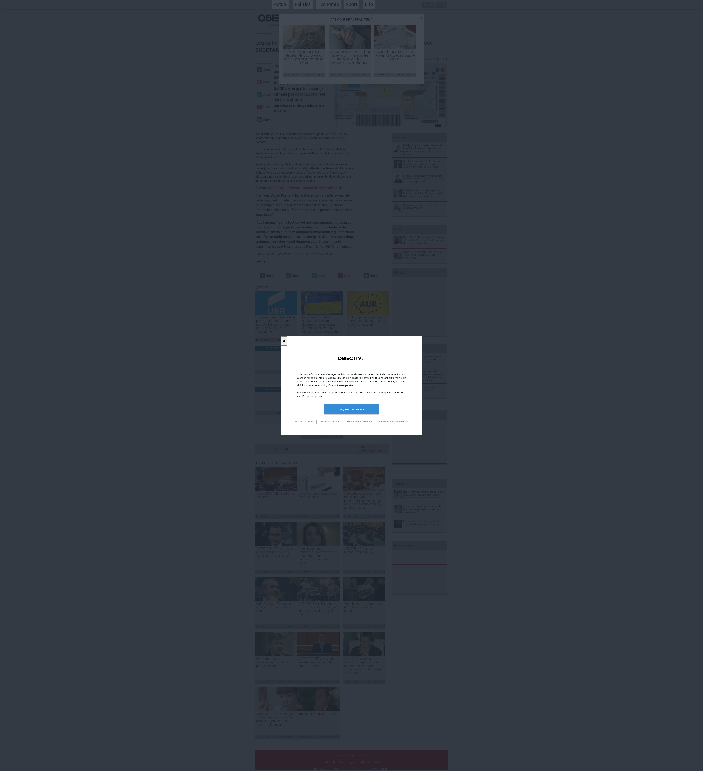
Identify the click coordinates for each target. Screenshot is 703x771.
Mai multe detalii (304, 421)
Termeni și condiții (329, 421)
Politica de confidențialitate (392, 421)
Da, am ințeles (351, 409)
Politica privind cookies (359, 421)
